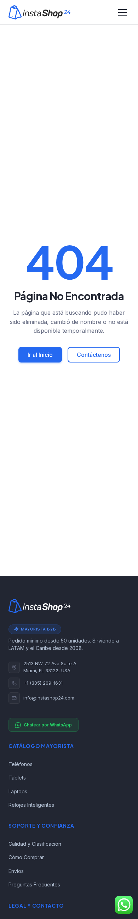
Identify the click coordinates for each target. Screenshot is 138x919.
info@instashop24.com (48, 698)
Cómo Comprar (26, 857)
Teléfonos (20, 764)
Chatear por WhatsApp (48, 724)
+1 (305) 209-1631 (43, 683)
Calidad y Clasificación (34, 844)
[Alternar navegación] (122, 12)
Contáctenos (94, 354)
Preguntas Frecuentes (34, 884)
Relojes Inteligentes (31, 805)
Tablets (17, 778)
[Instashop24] (39, 12)
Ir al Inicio (40, 354)
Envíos (16, 871)
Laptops (17, 791)
